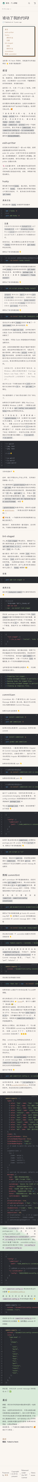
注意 (8, 40)
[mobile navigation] (34, 3)
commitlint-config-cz (17, 1292)
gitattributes (9, 510)
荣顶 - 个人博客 (11, 3)
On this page (6, 9)
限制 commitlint (10, 54)
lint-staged (9, 43)
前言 (6, 29)
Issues (19, 1001)
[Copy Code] (35, 211)
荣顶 (6, 1475)
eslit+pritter (9, 32)
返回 (4, 1439)
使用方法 (9, 49)
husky (7, 35)
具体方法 (9, 38)
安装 (8, 46)
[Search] (29, 3)
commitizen (9, 51)
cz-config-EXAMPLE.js (20, 1085)
